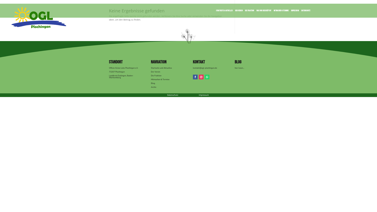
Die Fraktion (249, 11)
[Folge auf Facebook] (195, 77)
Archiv (153, 87)
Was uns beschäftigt (264, 11)
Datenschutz (305, 11)
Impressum (295, 11)
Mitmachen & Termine (281, 11)
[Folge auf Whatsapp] (207, 77)
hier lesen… (239, 68)
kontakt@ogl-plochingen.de (205, 68)
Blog (153, 83)
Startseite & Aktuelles (224, 11)
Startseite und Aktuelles (161, 68)
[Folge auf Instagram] (201, 77)
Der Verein (239, 11)
